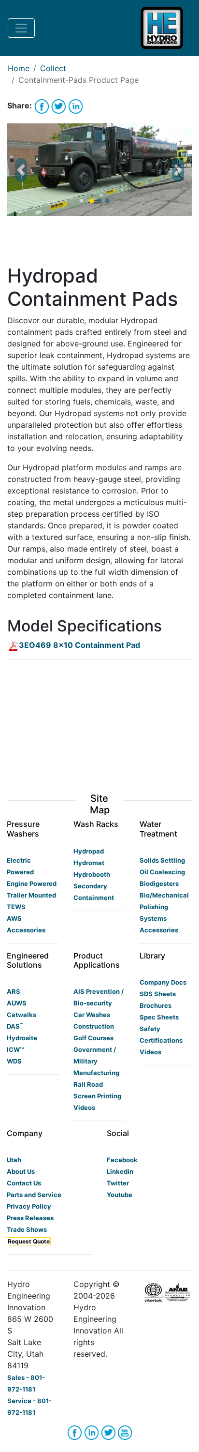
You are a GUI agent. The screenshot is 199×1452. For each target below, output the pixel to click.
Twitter (118, 1183)
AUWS (17, 1003)
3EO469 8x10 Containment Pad (79, 645)
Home (18, 68)
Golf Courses (93, 1038)
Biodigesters (159, 883)
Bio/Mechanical (164, 895)
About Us (21, 1171)
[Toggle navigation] (21, 28)
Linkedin (120, 1171)
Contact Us (24, 1183)
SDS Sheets (158, 994)
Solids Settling (162, 860)
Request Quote (29, 1241)
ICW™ (15, 1049)
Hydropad (88, 851)
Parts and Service (34, 1194)
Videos (84, 1107)
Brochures (155, 1005)
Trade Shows (27, 1229)
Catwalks (21, 1014)
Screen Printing (97, 1096)
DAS (15, 1026)
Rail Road (88, 1084)
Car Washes (91, 1014)
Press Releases (30, 1218)
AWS (14, 918)
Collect (53, 68)
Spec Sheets (159, 1017)
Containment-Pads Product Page (78, 80)
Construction (93, 1026)
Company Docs (163, 982)
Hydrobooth (91, 874)
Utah (14, 1160)
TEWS (16, 907)
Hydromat (88, 863)
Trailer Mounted (31, 895)
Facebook (122, 1160)
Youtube (119, 1194)
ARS (13, 991)
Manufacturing (96, 1073)
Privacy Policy (29, 1206)
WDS (14, 1061)
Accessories (26, 930)
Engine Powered (32, 883)
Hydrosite (22, 1038)
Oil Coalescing (162, 872)
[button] (21, 169)
